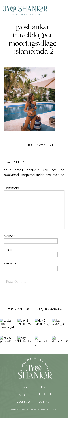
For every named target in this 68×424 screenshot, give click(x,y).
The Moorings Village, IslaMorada (35, 309)
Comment (12, 188)
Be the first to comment (34, 145)
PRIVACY (53, 409)
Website (10, 263)
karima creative (39, 411)
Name (9, 236)
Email (9, 249)
